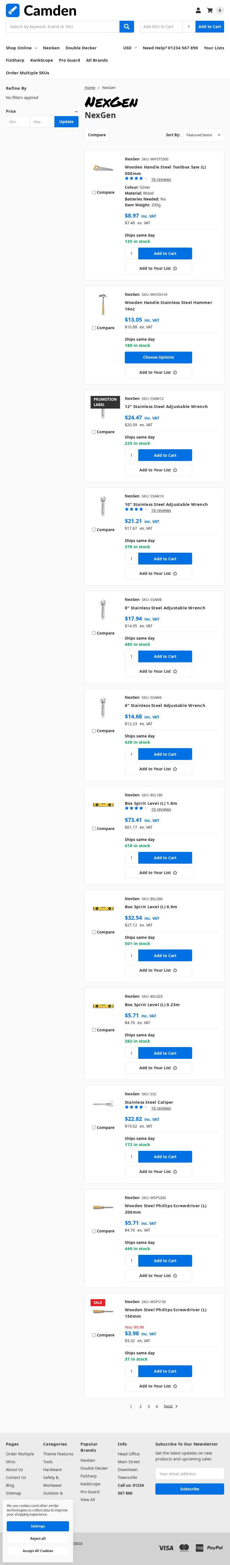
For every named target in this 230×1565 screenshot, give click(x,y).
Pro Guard (69, 60)
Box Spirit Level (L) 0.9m (151, 906)
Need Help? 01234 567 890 (170, 47)
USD (127, 47)
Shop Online (19, 47)
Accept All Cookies (38, 1550)
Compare (97, 134)
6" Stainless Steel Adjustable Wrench (165, 705)
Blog (10, 1485)
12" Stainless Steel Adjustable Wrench (166, 406)
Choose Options (158, 357)
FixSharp (15, 60)
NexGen (51, 47)
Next (169, 1406)
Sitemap (13, 1493)
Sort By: (173, 134)
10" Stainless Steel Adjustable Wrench (166, 504)
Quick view (103, 170)
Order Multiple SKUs (27, 72)
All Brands (97, 60)
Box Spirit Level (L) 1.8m (151, 803)
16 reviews (161, 179)
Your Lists (214, 47)
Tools (48, 1461)
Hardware (52, 1469)
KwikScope (41, 60)
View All (88, 1499)
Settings (38, 1526)
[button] (42, 111)
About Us (14, 1469)
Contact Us (16, 1477)
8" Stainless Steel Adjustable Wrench (165, 607)
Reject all (38, 1538)
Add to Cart (210, 26)
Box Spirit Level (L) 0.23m (152, 1004)
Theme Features (58, 1453)
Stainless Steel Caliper (149, 1102)
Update (66, 121)
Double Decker (81, 47)
